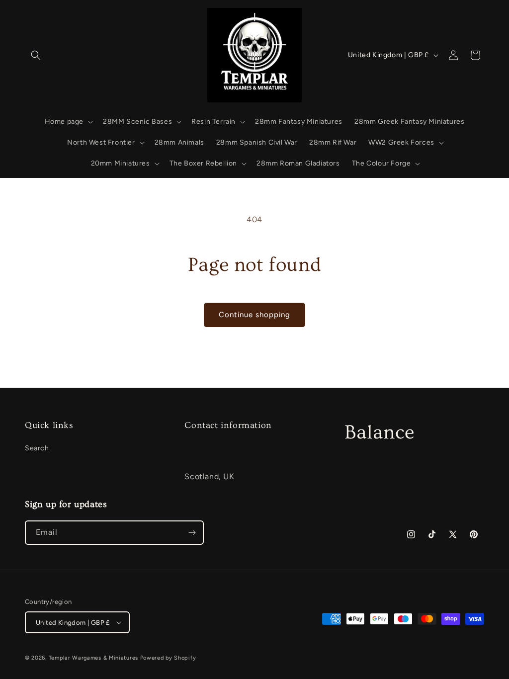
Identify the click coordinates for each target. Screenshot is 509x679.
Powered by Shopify (168, 658)
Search (37, 448)
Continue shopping (254, 314)
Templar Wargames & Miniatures (93, 658)
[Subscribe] (192, 532)
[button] (36, 55)
